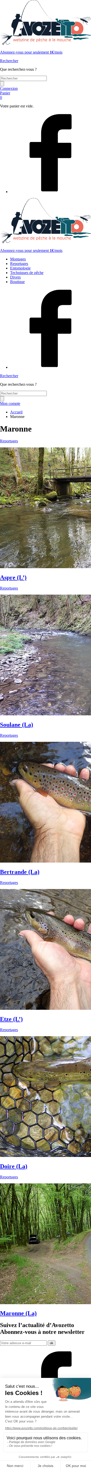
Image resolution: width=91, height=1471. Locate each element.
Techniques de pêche (26, 272)
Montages (18, 259)
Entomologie (20, 268)
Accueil (16, 412)
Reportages (19, 263)
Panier (5, 95)
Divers (15, 277)
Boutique (17, 282)
